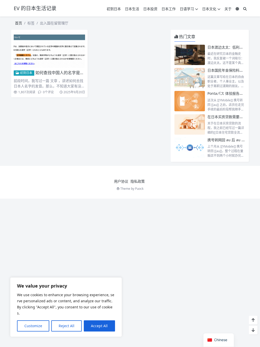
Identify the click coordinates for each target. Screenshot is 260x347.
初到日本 (114, 8)
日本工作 (168, 8)
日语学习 (187, 8)
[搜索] (245, 9)
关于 (228, 8)
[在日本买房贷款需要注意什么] (189, 124)
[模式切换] (237, 9)
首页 (18, 23)
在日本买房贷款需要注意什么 (230, 116)
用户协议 (121, 181)
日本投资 (150, 8)
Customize (33, 325)
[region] (66, 307)
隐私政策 (138, 181)
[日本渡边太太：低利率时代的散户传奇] (189, 55)
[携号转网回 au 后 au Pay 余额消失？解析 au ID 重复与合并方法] (189, 147)
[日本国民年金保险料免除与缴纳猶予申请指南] (189, 78)
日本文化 (209, 8)
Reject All (66, 325)
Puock (139, 188)
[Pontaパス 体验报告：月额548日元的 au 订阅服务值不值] (189, 101)
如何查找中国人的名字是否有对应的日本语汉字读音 (82, 72)
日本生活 (132, 8)
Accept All (99, 325)
